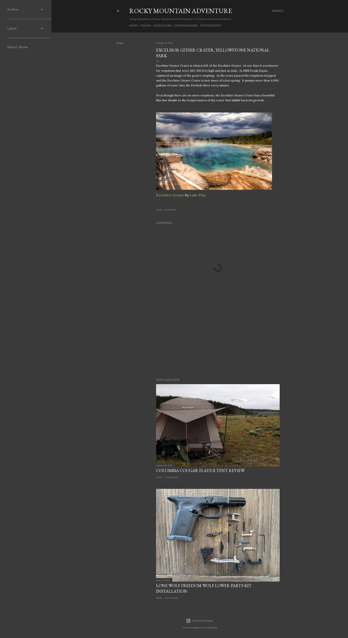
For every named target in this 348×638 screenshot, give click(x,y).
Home (133, 25)
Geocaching (162, 25)
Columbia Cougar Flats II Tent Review (200, 470)
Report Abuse (17, 47)
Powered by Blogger (202, 620)
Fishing (145, 25)
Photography (211, 25)
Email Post (170, 209)
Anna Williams (209, 627)
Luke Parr (198, 195)
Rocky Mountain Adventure (180, 11)
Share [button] (119, 43)
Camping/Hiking (186, 25)
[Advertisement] (218, 343)
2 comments (171, 477)
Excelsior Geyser (170, 195)
